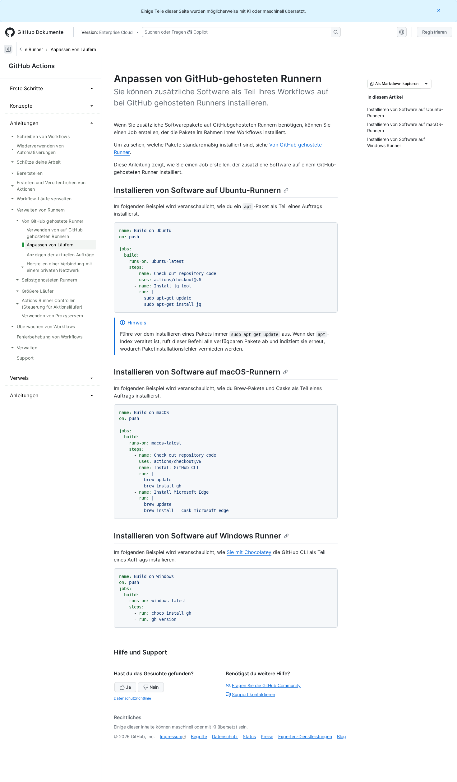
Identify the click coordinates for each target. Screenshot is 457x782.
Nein (154, 687)
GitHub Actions (32, 66)
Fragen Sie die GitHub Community (266, 685)
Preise (267, 736)
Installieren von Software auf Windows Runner (197, 535)
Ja (128, 687)
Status (249, 736)
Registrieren (434, 32)
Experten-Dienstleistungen (305, 736)
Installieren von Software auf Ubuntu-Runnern (197, 190)
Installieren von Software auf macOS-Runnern (197, 371)
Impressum (171, 736)
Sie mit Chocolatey (249, 552)
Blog (341, 736)
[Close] (439, 10)
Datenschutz (225, 736)
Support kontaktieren (253, 694)
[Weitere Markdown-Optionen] (426, 84)
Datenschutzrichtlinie (132, 698)
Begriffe (199, 736)
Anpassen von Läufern (73, 49)
